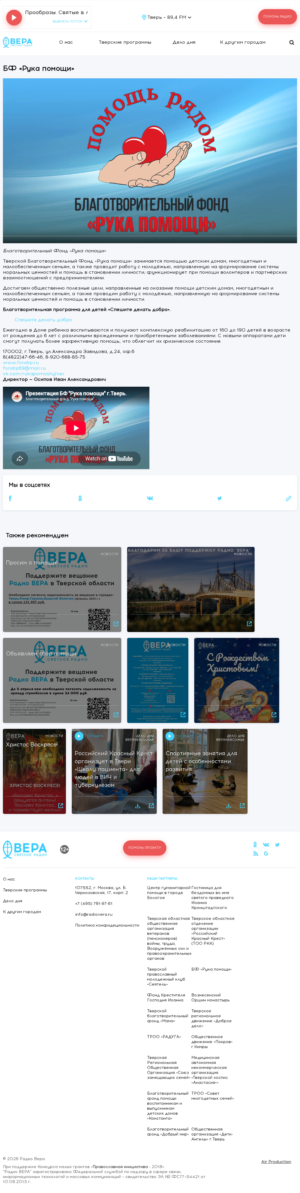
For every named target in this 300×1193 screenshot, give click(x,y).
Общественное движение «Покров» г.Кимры (212, 1041)
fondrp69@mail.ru (24, 368)
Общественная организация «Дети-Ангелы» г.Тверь (212, 1134)
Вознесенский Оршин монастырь (210, 998)
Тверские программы (125, 42)
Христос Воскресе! (31, 744)
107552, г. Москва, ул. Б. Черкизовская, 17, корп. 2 (101, 890)
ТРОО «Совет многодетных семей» (212, 1096)
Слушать (94, 736)
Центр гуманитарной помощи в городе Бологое (169, 892)
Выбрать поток (67, 21)
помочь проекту (144, 848)
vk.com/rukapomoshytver (33, 373)
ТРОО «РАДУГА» (164, 1036)
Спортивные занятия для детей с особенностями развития (201, 761)
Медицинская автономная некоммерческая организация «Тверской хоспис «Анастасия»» (209, 1070)
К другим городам (242, 42)
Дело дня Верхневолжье (139, 738)
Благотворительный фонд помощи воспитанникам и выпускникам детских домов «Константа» (168, 1106)
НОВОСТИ (109, 554)
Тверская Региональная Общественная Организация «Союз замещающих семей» (168, 1067)
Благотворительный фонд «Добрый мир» (168, 1132)
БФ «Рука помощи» (211, 969)
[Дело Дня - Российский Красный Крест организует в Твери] (138, 805)
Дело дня (184, 42)
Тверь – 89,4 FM (167, 17)
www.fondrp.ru (21, 362)
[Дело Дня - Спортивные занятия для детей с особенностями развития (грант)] (229, 805)
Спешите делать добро (43, 319)
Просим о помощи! (31, 562)
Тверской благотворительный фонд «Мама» (167, 1015)
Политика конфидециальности (107, 925)
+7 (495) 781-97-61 (93, 903)
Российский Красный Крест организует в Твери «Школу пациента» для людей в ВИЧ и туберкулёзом (114, 769)
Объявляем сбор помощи (41, 653)
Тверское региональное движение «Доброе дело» (211, 1018)
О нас (66, 42)
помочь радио (277, 16)
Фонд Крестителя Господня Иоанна (166, 998)
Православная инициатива (120, 1166)
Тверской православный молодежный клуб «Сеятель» (166, 977)
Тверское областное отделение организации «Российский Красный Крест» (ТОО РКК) (213, 931)
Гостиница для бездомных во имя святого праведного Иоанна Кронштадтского (212, 897)
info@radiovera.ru (93, 914)
